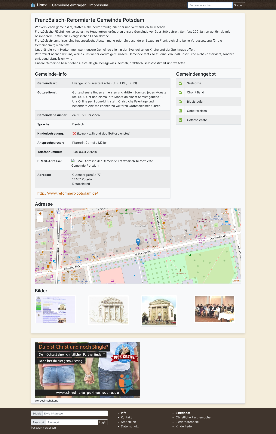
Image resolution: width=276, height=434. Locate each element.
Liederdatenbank (188, 422)
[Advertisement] (207, 158)
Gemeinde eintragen (69, 5)
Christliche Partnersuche (193, 417)
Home (41, 5)
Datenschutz (130, 426)
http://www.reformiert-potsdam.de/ (67, 193)
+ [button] (40, 213)
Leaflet (236, 280)
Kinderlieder (184, 426)
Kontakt (126, 417)
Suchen (238, 5)
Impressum (98, 5)
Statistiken (128, 422)
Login (102, 422)
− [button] (40, 219)
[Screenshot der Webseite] (55, 310)
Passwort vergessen (43, 427)
